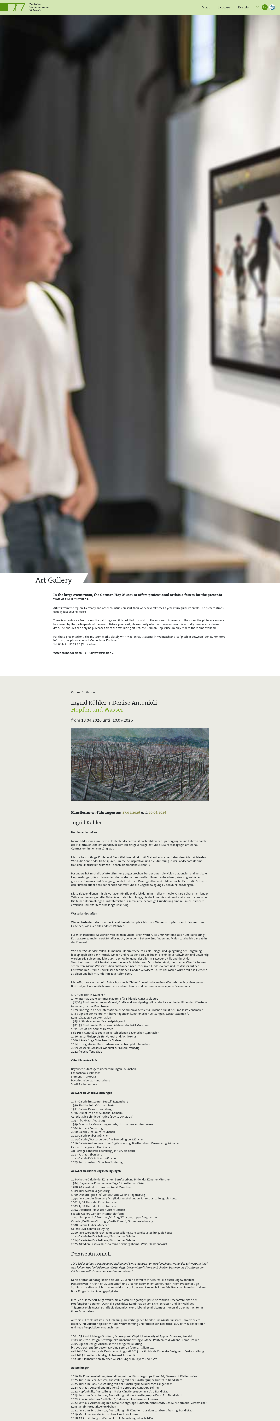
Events (243, 7)
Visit (206, 7)
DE (257, 7)
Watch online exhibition (67, 653)
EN (264, 7)
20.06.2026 (157, 812)
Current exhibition (100, 653)
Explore (224, 7)
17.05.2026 (131, 812)
